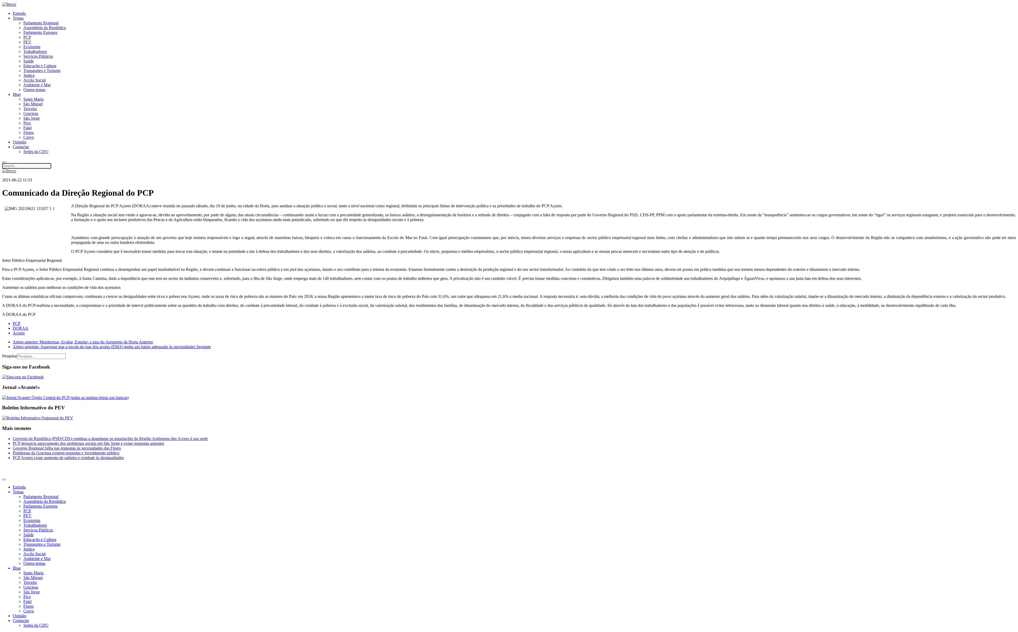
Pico (27, 123)
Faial (27, 127)
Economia (31, 46)
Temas (18, 18)
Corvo (28, 137)
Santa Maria (33, 99)
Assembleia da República (44, 27)
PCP (27, 37)
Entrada (19, 13)
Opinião (19, 142)
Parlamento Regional (40, 23)
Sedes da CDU (36, 151)
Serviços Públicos (38, 56)
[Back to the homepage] (9, 4)
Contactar (21, 147)
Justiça (28, 75)
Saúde (28, 61)
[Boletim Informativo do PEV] (37, 418)
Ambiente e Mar (37, 85)
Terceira (30, 108)
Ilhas (17, 94)
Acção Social (34, 80)
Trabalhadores (35, 51)
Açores (19, 333)
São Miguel (33, 104)
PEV (27, 42)
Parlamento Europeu (40, 32)
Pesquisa (9, 356)
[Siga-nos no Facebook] (23, 377)
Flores (28, 132)
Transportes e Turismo (41, 70)
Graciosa (30, 113)
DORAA (20, 328)
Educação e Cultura (39, 66)
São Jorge (31, 118)
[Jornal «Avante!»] (65, 397)
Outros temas (34, 89)
